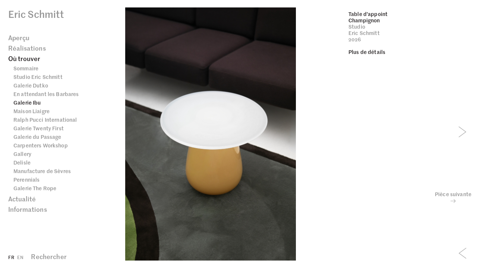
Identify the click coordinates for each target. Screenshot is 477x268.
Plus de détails (366, 51)
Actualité (22, 198)
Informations (27, 209)
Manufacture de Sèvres (42, 171)
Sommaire (25, 68)
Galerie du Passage (37, 136)
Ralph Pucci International (45, 119)
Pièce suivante (453, 194)
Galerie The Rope (34, 188)
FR (11, 257)
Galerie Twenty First (38, 128)
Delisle (22, 162)
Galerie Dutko (30, 85)
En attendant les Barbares (46, 94)
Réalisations (27, 48)
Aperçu (18, 37)
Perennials (26, 179)
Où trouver (24, 58)
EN (20, 257)
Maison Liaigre (31, 111)
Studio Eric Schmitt (38, 76)
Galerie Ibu (27, 102)
